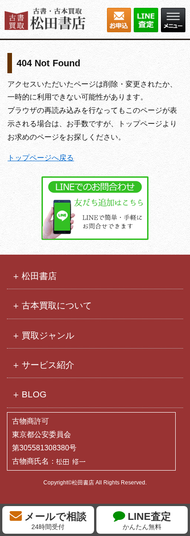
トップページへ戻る (40, 158)
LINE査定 (147, 520)
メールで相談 (54, 520)
